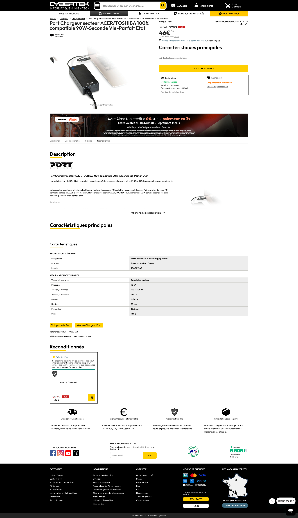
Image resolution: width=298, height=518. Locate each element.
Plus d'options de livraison (172, 92)
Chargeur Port (78, 18)
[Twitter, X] (76, 453)
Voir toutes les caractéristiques (173, 58)
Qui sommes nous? (144, 475)
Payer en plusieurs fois (103, 475)
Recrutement (142, 482)
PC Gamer (54, 486)
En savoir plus (213, 40)
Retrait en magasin (101, 482)
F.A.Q (139, 489)
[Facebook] (53, 453)
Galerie (88, 140)
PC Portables (56, 489)
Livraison (97, 479)
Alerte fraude (99, 496)
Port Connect (137, 263)
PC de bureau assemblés (191, 13)
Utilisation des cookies (103, 500)
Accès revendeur (143, 496)
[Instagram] (60, 453)
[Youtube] (68, 453)
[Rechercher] (163, 5)
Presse (139, 479)
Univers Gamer (111, 13)
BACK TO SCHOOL (230, 13)
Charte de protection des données (108, 493)
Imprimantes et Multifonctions (63, 493)
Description (55, 140)
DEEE (176, 36)
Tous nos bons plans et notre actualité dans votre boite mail (132, 448)
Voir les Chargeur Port (89, 325)
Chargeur (64, 18)
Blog (138, 486)
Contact (196, 499)
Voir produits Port (61, 325)
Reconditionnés (103, 140)
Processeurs (55, 496)
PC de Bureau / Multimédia (62, 482)
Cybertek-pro (142, 500)
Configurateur (151, 13)
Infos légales (98, 503)
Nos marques (142, 493)
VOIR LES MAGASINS (235, 505)
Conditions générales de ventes (107, 489)
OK (149, 455)
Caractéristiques (72, 140)
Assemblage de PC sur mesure (107, 486)
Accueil (53, 18)
